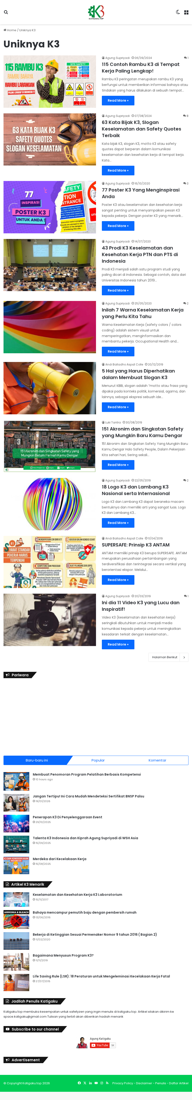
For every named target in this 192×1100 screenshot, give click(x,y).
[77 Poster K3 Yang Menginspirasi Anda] (50, 207)
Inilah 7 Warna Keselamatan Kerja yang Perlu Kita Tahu (143, 313)
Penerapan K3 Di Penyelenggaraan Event (67, 817)
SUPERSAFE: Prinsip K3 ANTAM (136, 545)
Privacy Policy (122, 1083)
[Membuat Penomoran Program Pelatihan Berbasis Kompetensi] (16, 781)
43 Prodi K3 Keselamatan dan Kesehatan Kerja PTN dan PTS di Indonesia (140, 254)
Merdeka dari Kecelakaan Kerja (59, 859)
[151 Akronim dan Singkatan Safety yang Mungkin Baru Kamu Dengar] (50, 446)
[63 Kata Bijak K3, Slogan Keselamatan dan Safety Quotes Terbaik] (50, 139)
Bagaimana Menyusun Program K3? (63, 955)
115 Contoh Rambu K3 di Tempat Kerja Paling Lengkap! (141, 67)
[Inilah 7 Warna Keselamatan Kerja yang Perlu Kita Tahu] (50, 327)
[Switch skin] (178, 14)
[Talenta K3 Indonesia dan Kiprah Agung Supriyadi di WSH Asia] (16, 844)
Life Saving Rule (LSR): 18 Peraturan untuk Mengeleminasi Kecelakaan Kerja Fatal (101, 976)
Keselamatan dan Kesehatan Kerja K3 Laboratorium (77, 894)
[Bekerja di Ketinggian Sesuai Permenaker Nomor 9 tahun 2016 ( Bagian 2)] (16, 941)
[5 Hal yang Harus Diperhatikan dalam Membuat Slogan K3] (50, 388)
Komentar (157, 760)
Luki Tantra (113, 422)
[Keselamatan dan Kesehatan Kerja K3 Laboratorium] (16, 899)
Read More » (118, 100)
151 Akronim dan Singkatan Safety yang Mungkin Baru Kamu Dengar (142, 432)
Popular (98, 760)
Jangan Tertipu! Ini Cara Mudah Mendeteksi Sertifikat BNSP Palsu (88, 796)
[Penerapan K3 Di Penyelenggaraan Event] (16, 823)
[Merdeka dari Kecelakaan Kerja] (16, 865)
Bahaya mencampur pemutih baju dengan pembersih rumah (85, 912)
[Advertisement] (96, 716)
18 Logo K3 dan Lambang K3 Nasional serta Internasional (136, 490)
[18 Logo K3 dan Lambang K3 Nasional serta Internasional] (50, 504)
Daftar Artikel (178, 1083)
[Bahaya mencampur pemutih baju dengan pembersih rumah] (16, 919)
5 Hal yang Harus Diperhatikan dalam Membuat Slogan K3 (138, 374)
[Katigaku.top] (96, 12)
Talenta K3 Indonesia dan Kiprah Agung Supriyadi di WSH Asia (85, 838)
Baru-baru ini (37, 760)
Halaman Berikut (164, 657)
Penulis (160, 1083)
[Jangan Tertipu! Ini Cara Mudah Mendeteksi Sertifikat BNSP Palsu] (16, 803)
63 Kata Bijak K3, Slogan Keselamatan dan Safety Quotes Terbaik (141, 129)
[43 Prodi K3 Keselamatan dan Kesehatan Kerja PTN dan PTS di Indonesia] (50, 265)
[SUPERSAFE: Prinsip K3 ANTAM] (50, 562)
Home (11, 30)
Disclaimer (144, 1083)
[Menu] (186, 14)
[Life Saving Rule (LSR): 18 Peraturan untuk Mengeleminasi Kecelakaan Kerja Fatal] (16, 982)
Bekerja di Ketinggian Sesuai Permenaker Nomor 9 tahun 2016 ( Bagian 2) (95, 934)
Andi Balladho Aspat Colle (124, 364)
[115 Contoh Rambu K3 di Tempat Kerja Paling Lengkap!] (50, 81)
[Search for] (6, 14)
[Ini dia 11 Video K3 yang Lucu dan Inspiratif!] (50, 620)
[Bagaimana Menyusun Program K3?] (16, 962)
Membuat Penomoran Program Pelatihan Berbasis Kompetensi (87, 774)
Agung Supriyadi (117, 58)
